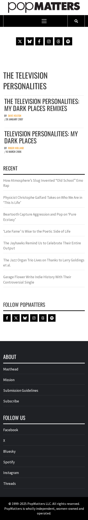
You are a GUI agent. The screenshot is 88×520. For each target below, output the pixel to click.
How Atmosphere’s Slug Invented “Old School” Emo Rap (43, 183)
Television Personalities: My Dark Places (41, 137)
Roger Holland (16, 148)
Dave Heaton (14, 115)
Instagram (11, 472)
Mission (9, 379)
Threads (9, 483)
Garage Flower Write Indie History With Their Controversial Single (37, 279)
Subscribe (11, 401)
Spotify (9, 462)
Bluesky (9, 451)
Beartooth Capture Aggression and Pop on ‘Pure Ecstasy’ (39, 217)
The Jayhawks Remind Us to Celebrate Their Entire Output (42, 246)
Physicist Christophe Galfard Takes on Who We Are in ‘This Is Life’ (42, 200)
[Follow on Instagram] (49, 41)
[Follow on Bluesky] (30, 41)
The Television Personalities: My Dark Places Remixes (41, 104)
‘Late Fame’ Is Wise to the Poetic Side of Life (36, 231)
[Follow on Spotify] (68, 41)
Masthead (10, 369)
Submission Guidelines (20, 390)
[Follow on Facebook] (39, 41)
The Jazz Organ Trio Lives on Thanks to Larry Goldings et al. (43, 263)
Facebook (10, 430)
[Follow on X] (20, 41)
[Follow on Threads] (58, 41)
